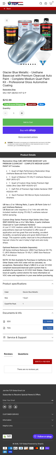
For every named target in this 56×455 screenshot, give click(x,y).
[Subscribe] (51, 400)
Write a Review (42, 361)
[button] (40, 3)
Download (49, 321)
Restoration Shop (9, 90)
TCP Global (23, 444)
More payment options (28, 137)
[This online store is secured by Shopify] (7, 436)
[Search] (40, 3)
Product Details (28, 155)
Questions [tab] (23, 354)
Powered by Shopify (35, 444)
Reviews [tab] (8, 354)
